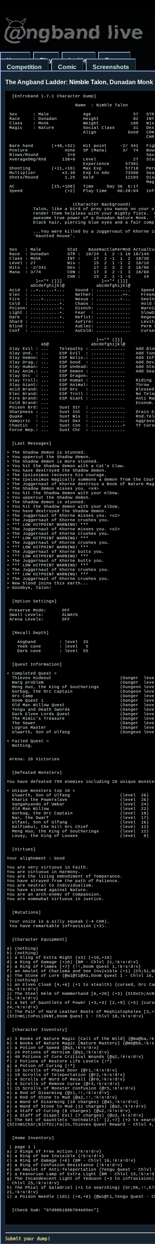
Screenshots (111, 67)
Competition (24, 67)
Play (46, 60)
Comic (67, 67)
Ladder (78, 60)
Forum (114, 60)
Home (15, 60)
